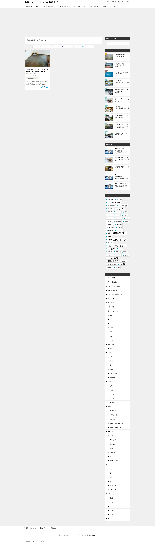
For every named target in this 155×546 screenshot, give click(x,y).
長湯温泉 (113, 258)
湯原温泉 (110, 242)
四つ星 (111, 502)
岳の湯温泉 (118, 221)
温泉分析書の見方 (63, 535)
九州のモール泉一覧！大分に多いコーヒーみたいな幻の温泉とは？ (122, 100)
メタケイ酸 (123, 206)
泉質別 (110, 352)
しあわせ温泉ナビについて (89, 535)
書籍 (111, 336)
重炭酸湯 (126, 255)
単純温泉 (112, 369)
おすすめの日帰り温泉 (114, 286)
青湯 (122, 264)
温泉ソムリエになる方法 (91, 6)
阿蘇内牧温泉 (113, 261)
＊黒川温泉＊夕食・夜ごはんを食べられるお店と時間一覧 (122, 107)
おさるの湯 (119, 199)
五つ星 (111, 498)
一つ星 (111, 514)
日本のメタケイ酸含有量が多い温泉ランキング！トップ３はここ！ (122, 91)
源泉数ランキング (117, 246)
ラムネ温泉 (113, 440)
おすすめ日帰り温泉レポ (63, 6)
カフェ (111, 319)
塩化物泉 (112, 357)
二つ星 (111, 510)
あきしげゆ (110, 199)
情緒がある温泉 (114, 460)
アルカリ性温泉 (114, 203)
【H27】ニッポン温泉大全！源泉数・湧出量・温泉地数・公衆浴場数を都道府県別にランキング (122, 186)
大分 (112, 394)
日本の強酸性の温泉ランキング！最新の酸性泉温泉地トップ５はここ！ (122, 65)
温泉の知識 (111, 307)
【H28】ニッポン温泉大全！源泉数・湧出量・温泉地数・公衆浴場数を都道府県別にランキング (122, 177)
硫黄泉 (111, 361)
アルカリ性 (113, 489)
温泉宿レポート (112, 298)
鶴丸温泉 (118, 267)
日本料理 (120, 227)
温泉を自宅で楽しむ (113, 344)
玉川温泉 (111, 249)
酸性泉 (111, 365)
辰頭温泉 (110, 255)
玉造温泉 (121, 248)
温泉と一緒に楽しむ (113, 311)
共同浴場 (112, 452)
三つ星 (111, 506)
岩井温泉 (110, 221)
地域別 (110, 381)
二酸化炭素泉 (113, 373)
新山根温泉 (110, 224)
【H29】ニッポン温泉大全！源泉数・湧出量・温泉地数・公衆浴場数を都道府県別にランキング (122, 151)
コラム (110, 518)
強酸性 (111, 469)
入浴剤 (125, 211)
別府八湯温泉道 (114, 415)
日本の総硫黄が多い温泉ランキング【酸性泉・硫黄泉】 (122, 55)
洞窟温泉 (112, 448)
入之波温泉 (118, 211)
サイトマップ (75, 535)
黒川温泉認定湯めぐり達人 (117, 423)
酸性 (111, 473)
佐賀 (112, 398)
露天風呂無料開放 (112, 264)
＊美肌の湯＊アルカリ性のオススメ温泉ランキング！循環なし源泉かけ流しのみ (122, 126)
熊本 (112, 390)
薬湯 (111, 456)
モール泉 (110, 208)
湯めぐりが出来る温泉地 (115, 294)
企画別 (110, 406)
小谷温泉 (127, 218)
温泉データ (77, 6)
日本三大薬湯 (111, 227)
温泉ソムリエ (120, 230)
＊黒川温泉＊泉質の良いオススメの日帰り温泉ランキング (122, 116)
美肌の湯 (112, 444)
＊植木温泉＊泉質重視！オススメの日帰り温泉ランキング (122, 167)
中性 (111, 481)
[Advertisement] (77, 21)
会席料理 (110, 211)
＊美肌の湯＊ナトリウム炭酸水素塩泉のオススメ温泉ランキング (37, 70)
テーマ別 (110, 431)
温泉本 (109, 236)
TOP (37, 528)
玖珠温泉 (110, 251)
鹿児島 (113, 402)
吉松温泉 (110, 215)
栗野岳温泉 (110, 230)
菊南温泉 (125, 251)
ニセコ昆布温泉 (111, 205)
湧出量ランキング (117, 239)
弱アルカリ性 (113, 485)
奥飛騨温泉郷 (119, 218)
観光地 (111, 332)
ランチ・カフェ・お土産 (108, 6)
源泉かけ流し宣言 (115, 411)
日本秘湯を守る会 (115, 419)
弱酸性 (111, 477)
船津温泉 (118, 251)
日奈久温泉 (119, 224)
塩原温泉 (118, 215)
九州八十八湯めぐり (115, 427)
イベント (112, 340)
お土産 (111, 327)
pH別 (109, 465)
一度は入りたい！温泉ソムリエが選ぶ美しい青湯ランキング (122, 82)
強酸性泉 (126, 221)
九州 (111, 386)
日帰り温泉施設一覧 (47, 6)
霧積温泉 (124, 261)
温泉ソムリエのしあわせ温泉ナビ (41, 2)
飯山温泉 (110, 267)
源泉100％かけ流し (113, 290)
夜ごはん (125, 215)
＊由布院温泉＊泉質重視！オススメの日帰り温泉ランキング (122, 135)
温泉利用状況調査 (117, 233)
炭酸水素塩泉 (113, 377)
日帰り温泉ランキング (31, 6)
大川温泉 (110, 218)
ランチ (120, 209)
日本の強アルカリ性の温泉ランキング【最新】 (122, 72)
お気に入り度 (111, 494)
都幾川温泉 (118, 255)
